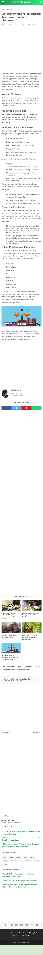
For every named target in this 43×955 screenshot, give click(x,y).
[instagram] (11, 926)
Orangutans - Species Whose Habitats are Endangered (29, 637)
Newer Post (6, 732)
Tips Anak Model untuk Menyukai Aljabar (9, 636)
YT (22, 395)
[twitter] (17, 408)
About (6, 933)
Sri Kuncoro (15, 390)
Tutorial (5, 864)
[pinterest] (27, 408)
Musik (20, 861)
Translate (17, 822)
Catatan (11, 857)
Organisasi (28, 861)
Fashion (18, 857)
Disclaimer (22, 933)
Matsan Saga (21, 2)
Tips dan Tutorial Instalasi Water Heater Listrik (19, 880)
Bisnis (4, 857)
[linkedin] (16, 926)
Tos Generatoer (25, 936)
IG (19, 395)
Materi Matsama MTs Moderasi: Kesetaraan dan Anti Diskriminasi (10, 657)
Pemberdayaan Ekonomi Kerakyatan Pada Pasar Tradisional (30, 615)
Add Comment (37, 25)
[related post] (11, 605)
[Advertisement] (21, 49)
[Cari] (40, 3)
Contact (13, 933)
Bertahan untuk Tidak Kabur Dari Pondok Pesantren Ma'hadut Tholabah (9, 616)
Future (25, 857)
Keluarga (5, 861)
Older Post (36, 732)
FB (16, 395)
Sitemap (15, 936)
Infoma (32, 857)
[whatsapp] (37, 408)
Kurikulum (13, 861)
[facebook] (7, 408)
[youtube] (36, 926)
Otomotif (36, 861)
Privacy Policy (34, 933)
